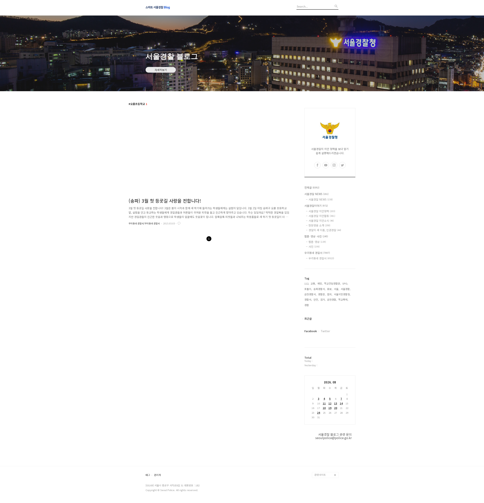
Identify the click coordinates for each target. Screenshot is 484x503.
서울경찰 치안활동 (322, 216)
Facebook (310, 331)
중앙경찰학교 (321, 444)
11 (324, 403)
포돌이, (308, 289)
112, (306, 283)
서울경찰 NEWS (316, 194)
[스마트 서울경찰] (166, 8)
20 (335, 408)
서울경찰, (346, 289)
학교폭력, (343, 299)
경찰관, (322, 294)
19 (329, 408)
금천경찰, (332, 299)
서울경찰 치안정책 (322, 211)
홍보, (329, 289)
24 (318, 412)
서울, (336, 289)
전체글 (311, 187)
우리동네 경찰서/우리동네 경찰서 (144, 223)
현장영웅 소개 (319, 225)
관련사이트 (320, 475)
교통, (313, 283)
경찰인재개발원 (322, 438)
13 (335, 403)
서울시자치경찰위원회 (326, 426)
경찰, (307, 305)
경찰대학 (319, 432)
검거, (323, 299)
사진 (314, 246)
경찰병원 (319, 457)
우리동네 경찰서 (317, 253)
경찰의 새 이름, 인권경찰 (325, 230)
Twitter (325, 331)
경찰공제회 (320, 463)
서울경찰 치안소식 (321, 220)
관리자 (157, 475)
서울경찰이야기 (316, 206)
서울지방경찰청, (342, 294)
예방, (320, 283)
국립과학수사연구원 (325, 450)
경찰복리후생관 (322, 469)
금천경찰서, (310, 294)
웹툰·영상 (317, 242)
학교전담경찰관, (332, 283)
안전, (316, 299)
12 (329, 403)
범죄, (329, 294)
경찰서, (308, 299)
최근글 (308, 318)
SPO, (345, 283)
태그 (148, 475)
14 (341, 403)
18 (324, 408)
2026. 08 (330, 382)
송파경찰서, (319, 289)
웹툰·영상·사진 (316, 236)
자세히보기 (161, 70)
